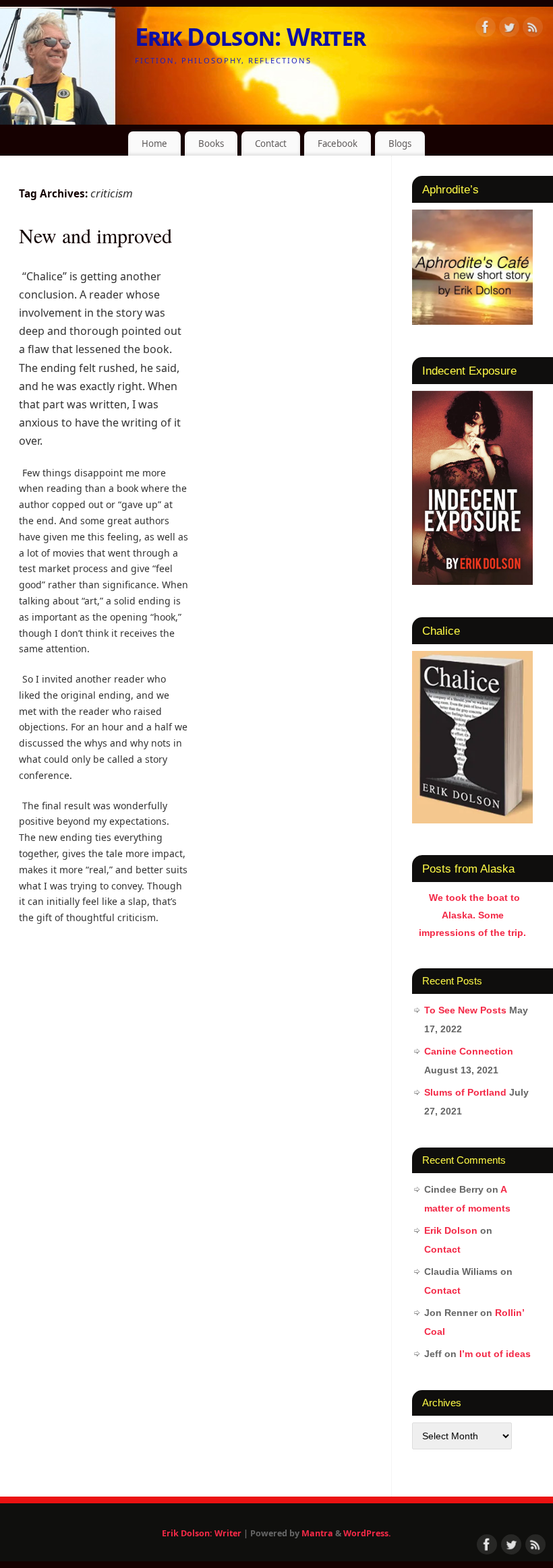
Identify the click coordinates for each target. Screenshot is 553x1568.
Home (154, 143)
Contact (271, 143)
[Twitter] (509, 29)
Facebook (337, 143)
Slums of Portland (465, 1092)
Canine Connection (468, 1051)
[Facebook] (485, 29)
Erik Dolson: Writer (250, 36)
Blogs (399, 143)
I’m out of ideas (495, 1353)
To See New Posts (465, 1010)
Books (211, 143)
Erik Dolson (450, 1230)
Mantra (317, 1533)
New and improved (95, 235)
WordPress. (367, 1533)
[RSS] (533, 29)
